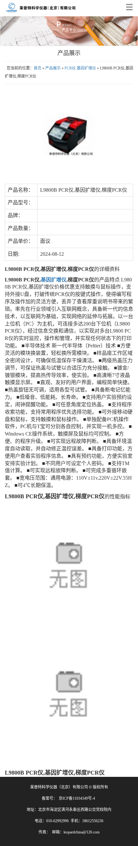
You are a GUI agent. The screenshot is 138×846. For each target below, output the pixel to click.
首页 (37, 68)
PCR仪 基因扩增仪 (80, 68)
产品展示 (53, 68)
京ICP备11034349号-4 (77, 798)
